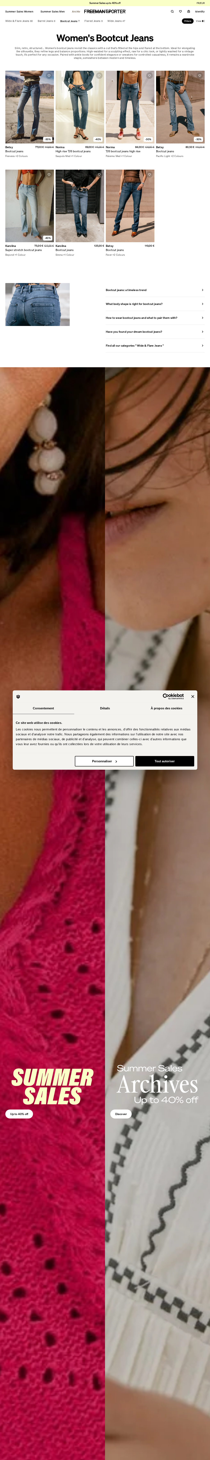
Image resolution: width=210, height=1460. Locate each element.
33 (148, 156)
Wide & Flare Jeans (19, 21)
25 (111, 156)
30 (134, 156)
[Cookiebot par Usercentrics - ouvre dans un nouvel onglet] (166, 696)
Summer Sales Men (53, 11)
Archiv (76, 11)
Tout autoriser (165, 761)
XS (6, 156)
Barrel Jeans (46, 21)
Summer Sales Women (19, 11)
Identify (200, 11)
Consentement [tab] (43, 708)
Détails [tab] (105, 708)
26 (116, 156)
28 (125, 156)
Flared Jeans (93, 21)
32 (143, 156)
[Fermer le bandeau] (192, 696)
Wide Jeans (116, 21)
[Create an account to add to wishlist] (49, 75)
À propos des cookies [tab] (166, 708)
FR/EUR (201, 3)
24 (107, 156)
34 (152, 156)
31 (139, 156)
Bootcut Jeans (70, 21)
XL (21, 156)
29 (130, 156)
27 (121, 156)
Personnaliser (102, 761)
